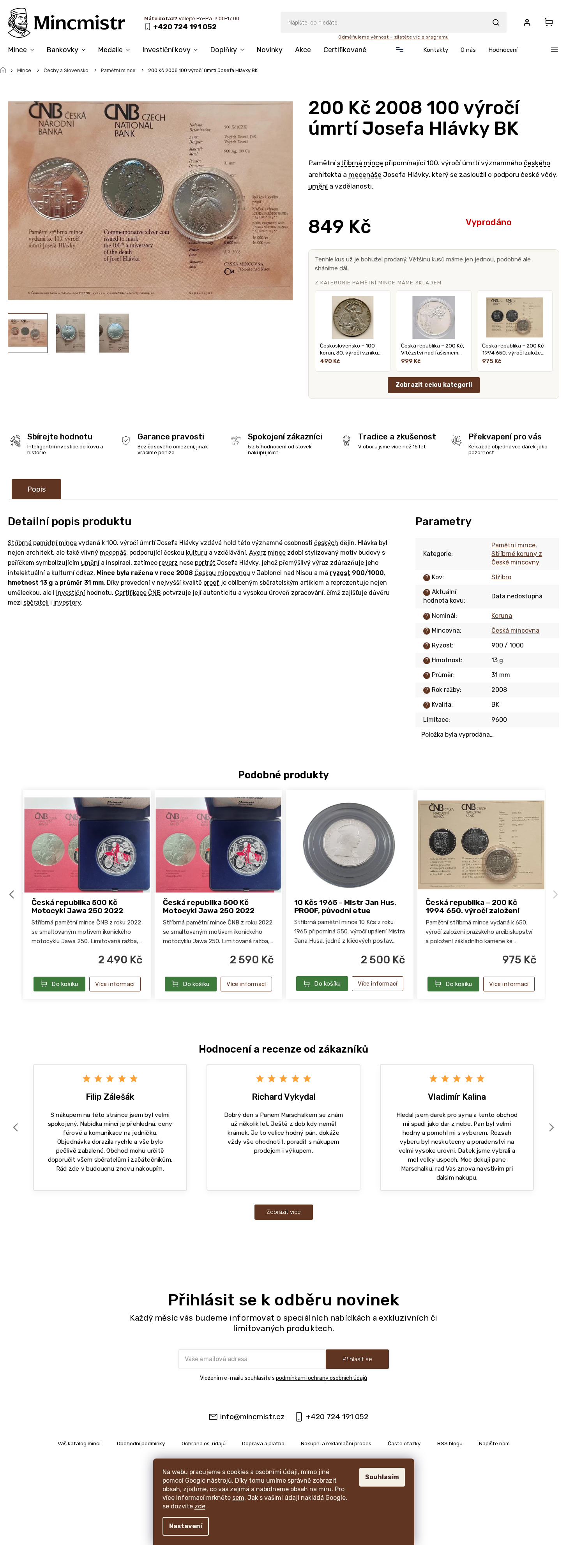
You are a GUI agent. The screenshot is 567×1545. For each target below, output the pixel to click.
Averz (257, 552)
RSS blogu (450, 1443)
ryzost (340, 573)
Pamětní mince (513, 545)
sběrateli (36, 602)
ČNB (154, 592)
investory (67, 602)
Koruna (501, 615)
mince (373, 163)
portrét (205, 562)
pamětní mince (55, 543)
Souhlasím (382, 1477)
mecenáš (113, 552)
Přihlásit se (357, 1359)
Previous (12, 894)
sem (238, 1497)
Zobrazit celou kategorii (434, 384)
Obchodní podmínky (141, 1443)
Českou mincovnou (222, 573)
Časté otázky (404, 1443)
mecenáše (365, 174)
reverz (168, 562)
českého (537, 163)
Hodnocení (503, 49)
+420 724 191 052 (337, 1416)
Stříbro (501, 577)
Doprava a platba (263, 1443)
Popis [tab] (36, 489)
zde (199, 1506)
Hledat (496, 22)
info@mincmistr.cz (252, 1416)
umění (318, 186)
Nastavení (185, 1526)
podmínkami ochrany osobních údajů (321, 1378)
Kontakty (435, 49)
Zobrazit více (284, 1211)
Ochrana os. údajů (204, 1443)
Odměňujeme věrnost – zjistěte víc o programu (393, 37)
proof (211, 582)
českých (326, 543)
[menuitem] (24, 51)
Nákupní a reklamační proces (336, 1443)
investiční (70, 592)
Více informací (114, 984)
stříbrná (349, 163)
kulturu (196, 552)
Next (556, 894)
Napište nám (494, 1443)
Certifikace (131, 592)
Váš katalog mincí (79, 1443)
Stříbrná (20, 543)
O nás (468, 49)
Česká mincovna (515, 630)
